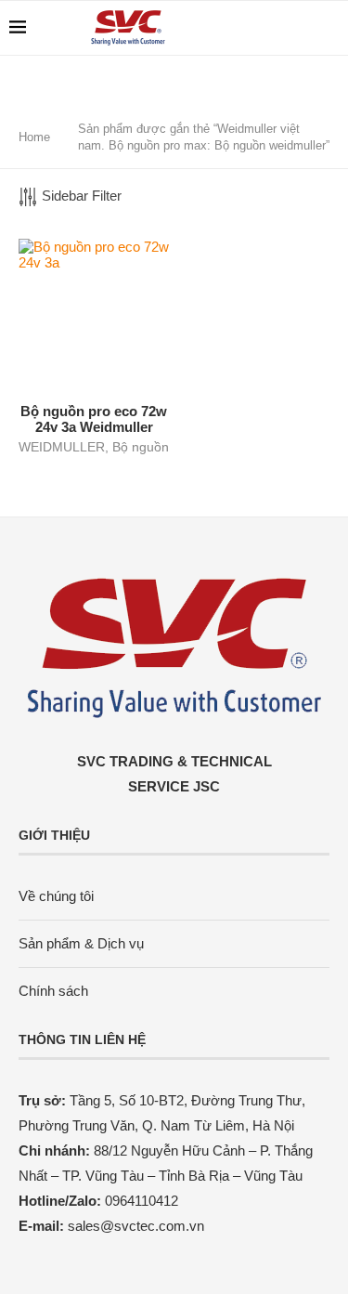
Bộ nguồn (140, 446)
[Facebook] (262, 28)
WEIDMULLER (62, 446)
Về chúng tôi (56, 896)
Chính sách (53, 991)
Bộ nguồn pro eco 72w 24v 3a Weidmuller (93, 419)
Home (34, 137)
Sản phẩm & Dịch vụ (81, 943)
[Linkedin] (282, 28)
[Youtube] (301, 28)
